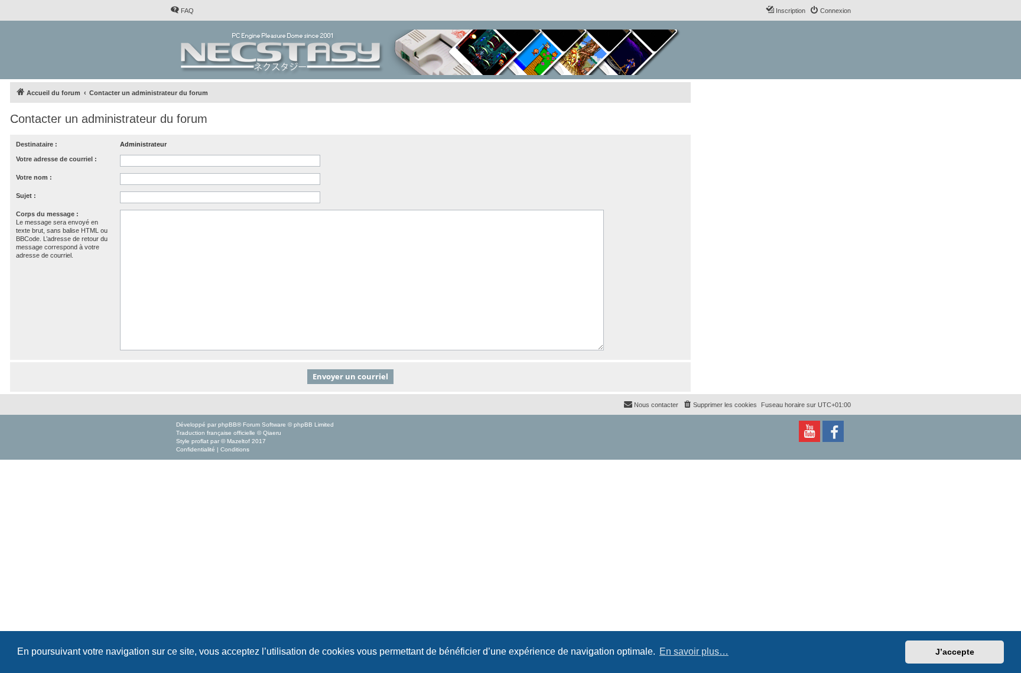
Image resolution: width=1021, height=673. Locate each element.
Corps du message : (47, 213)
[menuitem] (182, 11)
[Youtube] (809, 431)
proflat (200, 441)
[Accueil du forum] (431, 50)
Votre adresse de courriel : (56, 158)
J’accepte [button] (954, 651)
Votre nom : (34, 177)
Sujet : (26, 195)
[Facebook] (833, 431)
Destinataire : (36, 144)
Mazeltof (238, 441)
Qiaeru (272, 433)
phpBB (227, 424)
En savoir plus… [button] (694, 651)
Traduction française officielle (215, 433)
